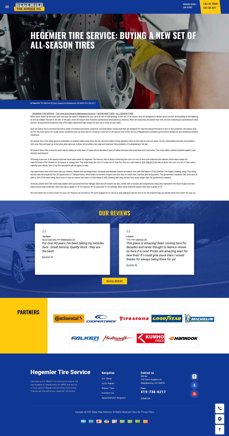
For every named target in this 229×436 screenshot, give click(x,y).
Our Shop (107, 378)
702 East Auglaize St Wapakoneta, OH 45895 (67, 103)
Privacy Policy (147, 412)
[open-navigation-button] (7, 7)
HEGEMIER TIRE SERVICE (43, 114)
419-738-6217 (209, 8)
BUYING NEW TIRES (105, 114)
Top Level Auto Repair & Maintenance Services (75, 114)
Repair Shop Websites (102, 412)
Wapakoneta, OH (68, 240)
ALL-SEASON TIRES (124, 114)
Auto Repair (108, 383)
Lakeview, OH (141, 240)
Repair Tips (108, 388)
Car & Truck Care (49, 240)
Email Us (145, 398)
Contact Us (108, 393)
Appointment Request (113, 397)
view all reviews (114, 281)
